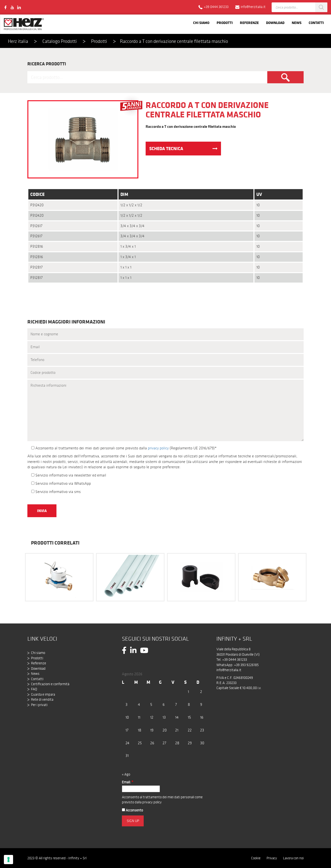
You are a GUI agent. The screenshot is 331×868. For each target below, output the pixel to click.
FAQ (34, 689)
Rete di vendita (42, 699)
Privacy (272, 858)
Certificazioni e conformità (50, 684)
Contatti (316, 22)
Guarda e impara (43, 694)
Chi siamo (201, 22)
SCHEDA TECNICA (166, 148)
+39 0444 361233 (234, 659)
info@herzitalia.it (228, 670)
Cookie (255, 858)
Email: (127, 782)
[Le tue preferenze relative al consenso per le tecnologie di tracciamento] (8, 859)
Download (275, 22)
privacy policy (158, 448)
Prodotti (225, 22)
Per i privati (39, 705)
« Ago (126, 774)
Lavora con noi (293, 858)
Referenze (249, 22)
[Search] (321, 7)
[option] (59, 576)
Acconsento (134, 810)
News (296, 22)
